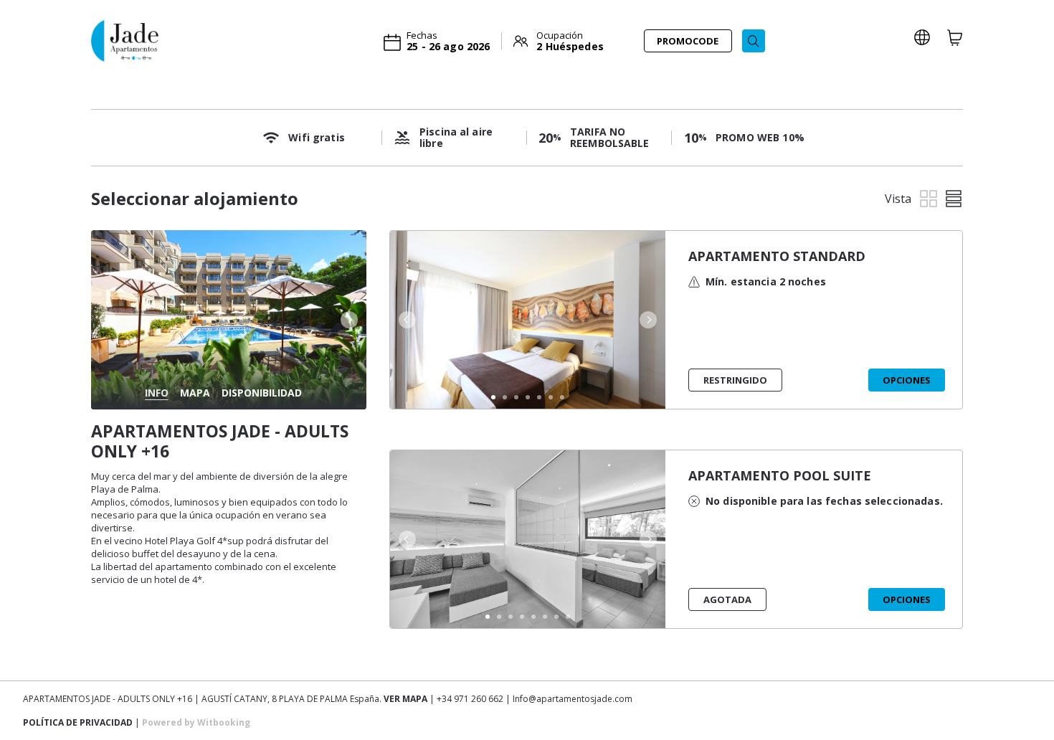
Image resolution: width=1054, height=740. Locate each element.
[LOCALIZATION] (922, 37)
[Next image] (350, 319)
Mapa (195, 392)
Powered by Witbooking (196, 722)
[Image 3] (516, 397)
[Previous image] (106, 319)
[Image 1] (493, 397)
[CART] (955, 37)
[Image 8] (568, 616)
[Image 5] (539, 397)
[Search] (753, 40)
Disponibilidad (262, 392)
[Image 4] (527, 397)
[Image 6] (550, 397)
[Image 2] (505, 397)
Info (156, 392)
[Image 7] (562, 397)
